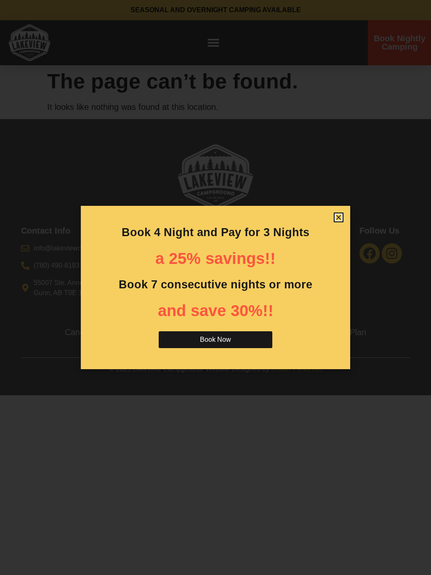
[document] (215, 287)
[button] (338, 217)
